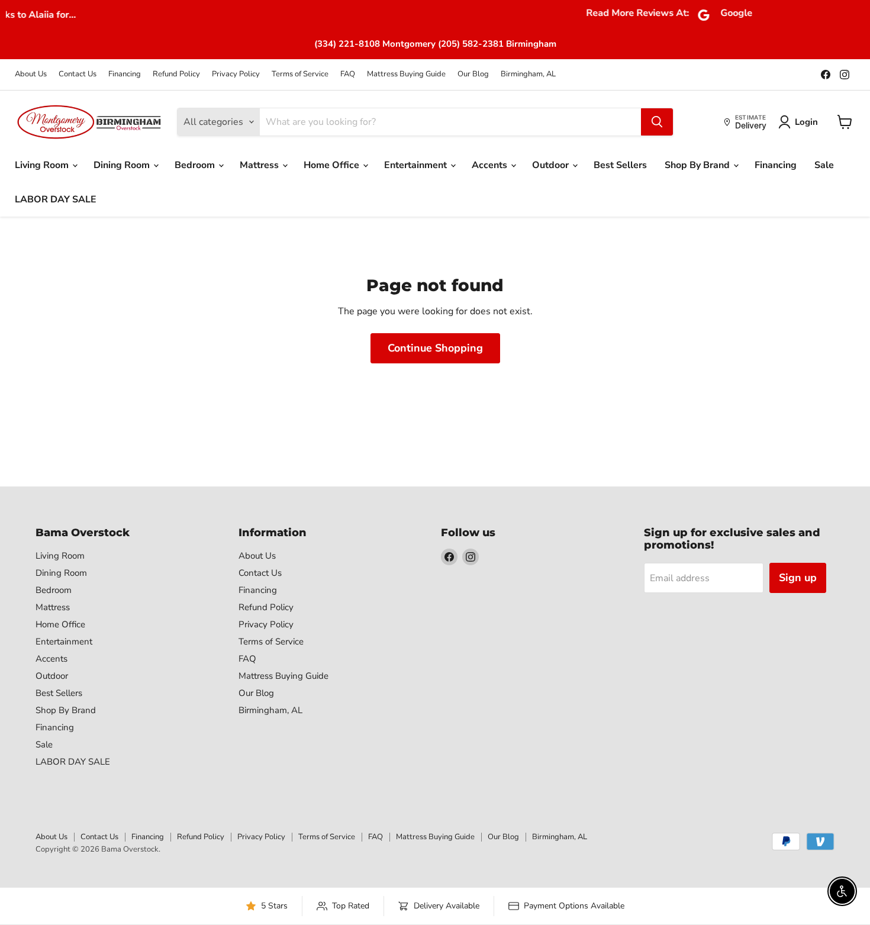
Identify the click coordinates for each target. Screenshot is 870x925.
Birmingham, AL (528, 74)
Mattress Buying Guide (406, 74)
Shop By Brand (698, 165)
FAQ (347, 74)
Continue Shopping (435, 348)
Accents (491, 165)
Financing (124, 74)
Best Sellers (620, 165)
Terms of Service (300, 74)
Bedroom (196, 165)
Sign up (798, 578)
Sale (824, 165)
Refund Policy (176, 74)
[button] (800, 122)
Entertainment (416, 165)
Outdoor (551, 165)
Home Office (333, 165)
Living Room (43, 165)
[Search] (657, 122)
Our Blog (473, 74)
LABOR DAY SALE (55, 199)
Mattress (260, 165)
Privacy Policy (236, 74)
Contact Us (77, 74)
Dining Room (123, 165)
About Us (31, 74)
